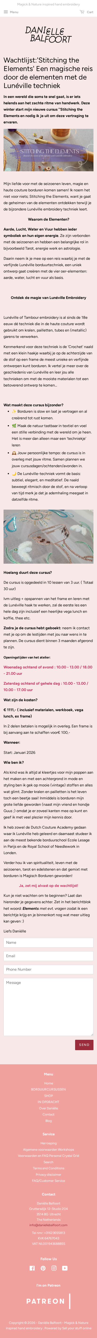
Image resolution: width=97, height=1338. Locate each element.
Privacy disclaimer (48, 1174)
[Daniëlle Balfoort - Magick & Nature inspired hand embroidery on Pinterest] (43, 1269)
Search (48, 1162)
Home (48, 1083)
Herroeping (48, 1143)
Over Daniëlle (48, 1108)
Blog (48, 1121)
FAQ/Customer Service (48, 1181)
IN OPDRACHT (48, 1102)
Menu (13, 12)
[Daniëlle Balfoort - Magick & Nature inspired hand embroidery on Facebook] (32, 1269)
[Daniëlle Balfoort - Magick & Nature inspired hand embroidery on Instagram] (54, 1269)
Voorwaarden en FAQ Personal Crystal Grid (48, 1156)
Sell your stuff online (76, 1328)
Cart (89, 12)
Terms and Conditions (48, 1168)
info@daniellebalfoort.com (48, 1225)
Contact (48, 1114)
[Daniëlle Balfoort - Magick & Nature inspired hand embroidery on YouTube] (65, 1269)
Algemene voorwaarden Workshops (48, 1149)
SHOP (48, 1096)
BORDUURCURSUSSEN (48, 1089)
